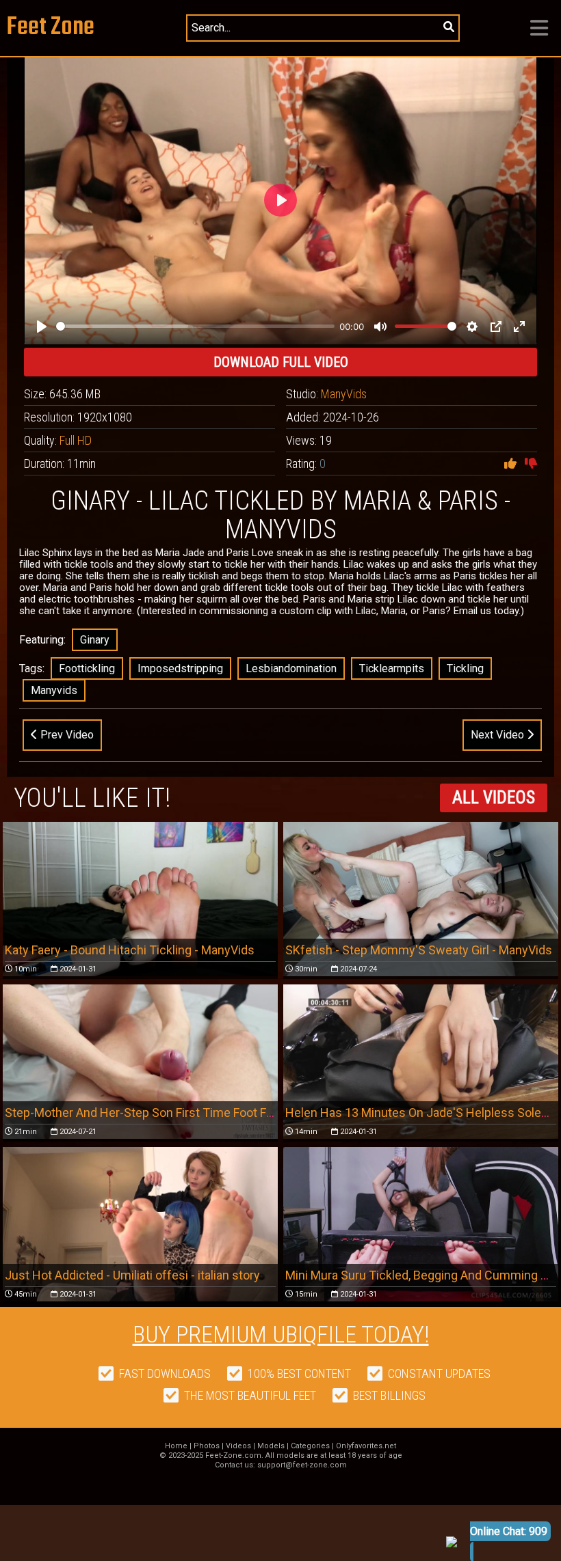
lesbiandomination (291, 668)
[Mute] (380, 326)
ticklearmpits (391, 668)
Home (176, 1445)
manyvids (54, 690)
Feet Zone (50, 27)
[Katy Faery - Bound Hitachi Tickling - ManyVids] (140, 899)
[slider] (195, 326)
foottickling (87, 668)
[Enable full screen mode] (519, 326)
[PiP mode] (496, 326)
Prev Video (66, 734)
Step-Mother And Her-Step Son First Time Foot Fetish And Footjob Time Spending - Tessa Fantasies (275, 1112)
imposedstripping (180, 668)
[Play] (42, 326)
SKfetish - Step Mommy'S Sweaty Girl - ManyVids (418, 950)
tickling (465, 668)
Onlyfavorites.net (366, 1445)
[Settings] (472, 326)
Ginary (94, 639)
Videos (238, 1445)
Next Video (499, 734)
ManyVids (344, 394)
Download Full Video (280, 362)
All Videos (493, 797)
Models (271, 1445)
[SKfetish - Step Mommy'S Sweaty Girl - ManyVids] (420, 899)
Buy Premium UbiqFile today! (281, 1334)
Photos (207, 1445)
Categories (310, 1445)
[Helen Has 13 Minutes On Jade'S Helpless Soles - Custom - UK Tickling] (420, 1061)
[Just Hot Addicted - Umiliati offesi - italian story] (140, 1224)
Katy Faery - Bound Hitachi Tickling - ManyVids (130, 950)
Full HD (76, 440)
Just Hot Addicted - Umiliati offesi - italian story (132, 1275)
